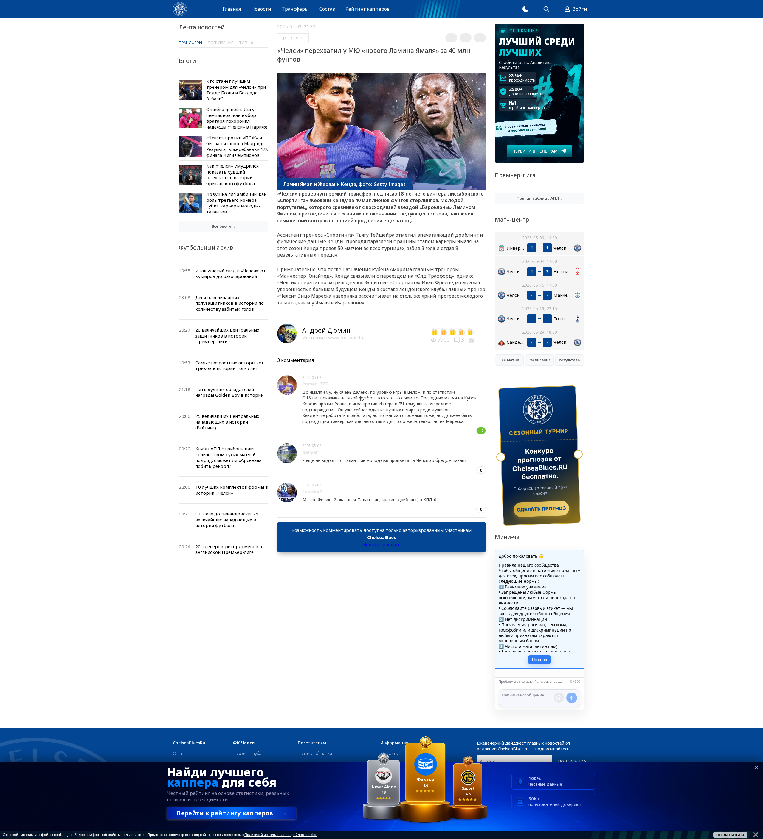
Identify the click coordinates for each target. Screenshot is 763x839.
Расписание (539, 360)
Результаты (570, 360)
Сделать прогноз (541, 509)
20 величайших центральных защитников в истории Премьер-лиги (227, 335)
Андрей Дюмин (326, 330)
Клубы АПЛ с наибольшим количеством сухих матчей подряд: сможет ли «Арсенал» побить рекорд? (228, 457)
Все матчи (509, 360)
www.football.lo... (347, 337)
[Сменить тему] (525, 9)
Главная (232, 9)
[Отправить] (571, 698)
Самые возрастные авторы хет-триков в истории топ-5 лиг (230, 365)
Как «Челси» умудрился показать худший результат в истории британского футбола (232, 174)
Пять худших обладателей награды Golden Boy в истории (229, 392)
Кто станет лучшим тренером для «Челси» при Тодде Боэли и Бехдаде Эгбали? (236, 89)
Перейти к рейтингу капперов (231, 813)
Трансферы (295, 9)
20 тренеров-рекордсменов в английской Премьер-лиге (228, 549)
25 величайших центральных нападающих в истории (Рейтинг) (227, 422)
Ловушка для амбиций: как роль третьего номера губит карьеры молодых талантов (236, 203)
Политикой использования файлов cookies (280, 835)
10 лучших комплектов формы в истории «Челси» (232, 490)
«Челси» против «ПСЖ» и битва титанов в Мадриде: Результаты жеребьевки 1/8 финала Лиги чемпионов (237, 146)
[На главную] (180, 9)
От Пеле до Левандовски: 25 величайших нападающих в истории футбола (226, 519)
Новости (261, 9)
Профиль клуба (247, 753)
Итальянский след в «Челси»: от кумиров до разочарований (230, 273)
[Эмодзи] (559, 698)
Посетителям (312, 743)
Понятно (539, 659)
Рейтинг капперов (367, 9)
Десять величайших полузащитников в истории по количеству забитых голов (229, 303)
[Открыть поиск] (546, 9)
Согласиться (730, 835)
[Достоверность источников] (472, 339)
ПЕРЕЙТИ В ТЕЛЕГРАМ (535, 151)
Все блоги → (224, 226)
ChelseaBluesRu (189, 743)
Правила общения (315, 753)
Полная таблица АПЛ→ (540, 198)
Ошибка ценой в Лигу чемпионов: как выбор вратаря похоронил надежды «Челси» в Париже (236, 118)
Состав (327, 9)
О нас (178, 753)
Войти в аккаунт (381, 544)
